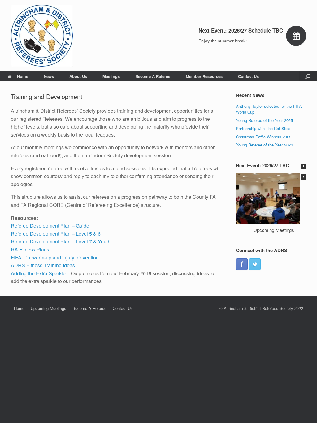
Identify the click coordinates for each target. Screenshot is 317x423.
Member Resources (204, 76)
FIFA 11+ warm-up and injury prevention (55, 257)
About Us (78, 76)
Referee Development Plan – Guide (50, 225)
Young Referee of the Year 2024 (264, 145)
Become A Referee (152, 76)
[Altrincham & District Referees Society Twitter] (255, 264)
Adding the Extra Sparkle (38, 273)
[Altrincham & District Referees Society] (42, 36)
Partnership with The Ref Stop (263, 128)
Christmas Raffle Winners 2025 (263, 137)
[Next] (303, 166)
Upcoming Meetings (274, 230)
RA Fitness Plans (30, 249)
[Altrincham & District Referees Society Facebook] (242, 264)
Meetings (111, 76)
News (49, 76)
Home (22, 76)
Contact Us (248, 76)
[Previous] (303, 177)
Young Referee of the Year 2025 (264, 120)
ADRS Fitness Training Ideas (43, 265)
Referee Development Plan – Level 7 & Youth (61, 241)
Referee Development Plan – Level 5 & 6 (56, 233)
